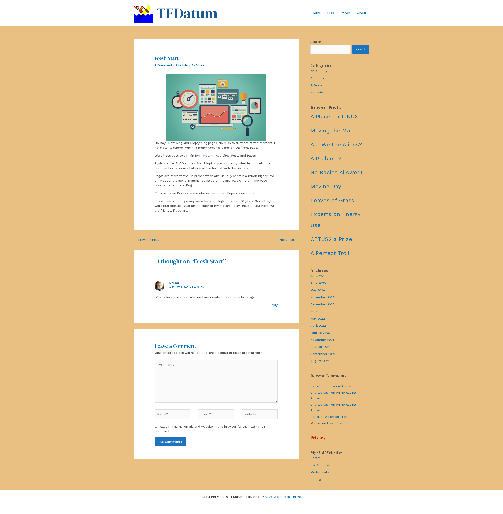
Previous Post (146, 240)
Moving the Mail (331, 130)
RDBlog (315, 479)
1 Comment (163, 65)
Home (316, 13)
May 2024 (317, 290)
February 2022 (321, 332)
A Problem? (325, 158)
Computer (318, 78)
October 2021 (320, 347)
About (361, 13)
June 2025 (318, 276)
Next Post (289, 240)
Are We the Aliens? (336, 144)
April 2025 (318, 283)
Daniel (315, 386)
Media (346, 13)
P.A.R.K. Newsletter (324, 465)
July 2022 (317, 311)
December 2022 (322, 304)
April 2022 (318, 325)
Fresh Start (335, 423)
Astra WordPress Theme (283, 496)
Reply (273, 305)
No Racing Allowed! (336, 172)
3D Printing (318, 71)
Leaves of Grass (332, 200)
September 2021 (322, 354)
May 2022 (317, 318)
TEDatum (187, 13)
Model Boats (319, 472)
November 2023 (322, 297)
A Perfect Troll (330, 253)
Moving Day (325, 186)
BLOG (331, 13)
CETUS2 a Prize (331, 239)
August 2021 (319, 361)
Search (315, 42)
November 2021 (322, 340)
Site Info (181, 65)
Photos (315, 458)
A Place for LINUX (334, 116)
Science (316, 85)
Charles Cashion (322, 392)
